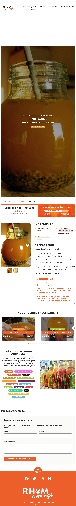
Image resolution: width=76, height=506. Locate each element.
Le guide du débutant (34, 8)
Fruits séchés (12, 384)
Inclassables (25, 384)
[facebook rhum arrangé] (26, 479)
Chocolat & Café (14, 374)
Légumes (8, 387)
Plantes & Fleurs (15, 390)
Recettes (26, 6)
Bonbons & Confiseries (23, 371)
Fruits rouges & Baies (26, 381)
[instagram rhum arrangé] (42, 479)
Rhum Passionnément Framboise (57, 332)
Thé (26, 390)
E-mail (41, 431)
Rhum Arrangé (20, 201)
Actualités (42, 6)
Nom (6, 431)
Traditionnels (18, 397)
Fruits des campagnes (25, 378)
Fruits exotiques (38, 127)
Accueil (3, 201)
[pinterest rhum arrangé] (49, 479)
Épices (26, 374)
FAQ (49, 6)
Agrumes (9, 371)
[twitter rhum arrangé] (34, 479)
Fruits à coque (9, 378)
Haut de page (38, 472)
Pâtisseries (19, 387)
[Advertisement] (38, 31)
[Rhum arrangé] (8, 8)
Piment (29, 387)
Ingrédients (55, 6)
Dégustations (65, 6)
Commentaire (10, 442)
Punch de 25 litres (18, 332)
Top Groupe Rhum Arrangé (18, 393)
